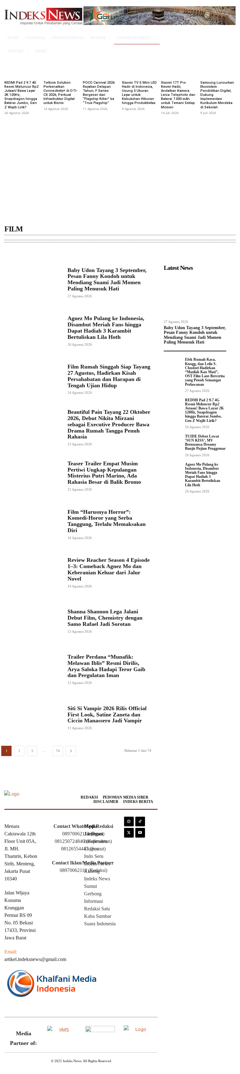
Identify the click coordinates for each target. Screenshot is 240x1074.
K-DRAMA (62, 253)
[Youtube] (140, 833)
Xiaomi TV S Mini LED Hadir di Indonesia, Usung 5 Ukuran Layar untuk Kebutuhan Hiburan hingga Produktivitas (139, 93)
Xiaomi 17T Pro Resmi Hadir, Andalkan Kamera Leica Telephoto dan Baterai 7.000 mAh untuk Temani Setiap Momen (178, 95)
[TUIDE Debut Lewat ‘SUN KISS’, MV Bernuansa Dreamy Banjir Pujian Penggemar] (172, 441)
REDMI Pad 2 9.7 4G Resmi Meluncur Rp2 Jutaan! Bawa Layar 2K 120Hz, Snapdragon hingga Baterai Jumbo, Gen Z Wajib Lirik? (204, 410)
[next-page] (71, 751)
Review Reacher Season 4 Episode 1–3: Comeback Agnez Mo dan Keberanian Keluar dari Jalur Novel (109, 569)
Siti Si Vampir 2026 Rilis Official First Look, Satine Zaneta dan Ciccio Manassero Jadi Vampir (107, 714)
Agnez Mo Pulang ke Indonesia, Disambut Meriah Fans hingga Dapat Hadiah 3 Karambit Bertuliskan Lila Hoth (106, 327)
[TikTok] (140, 821)
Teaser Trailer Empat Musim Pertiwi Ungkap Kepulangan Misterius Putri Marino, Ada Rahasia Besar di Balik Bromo (104, 472)
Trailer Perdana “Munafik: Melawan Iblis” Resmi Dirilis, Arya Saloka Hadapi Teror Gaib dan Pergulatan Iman (106, 666)
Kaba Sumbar (97, 916)
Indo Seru (93, 856)
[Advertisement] (120, 163)
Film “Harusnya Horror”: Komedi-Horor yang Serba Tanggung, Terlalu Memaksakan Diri (107, 521)
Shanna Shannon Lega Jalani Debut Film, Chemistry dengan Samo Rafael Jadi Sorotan (105, 617)
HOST (12, 253)
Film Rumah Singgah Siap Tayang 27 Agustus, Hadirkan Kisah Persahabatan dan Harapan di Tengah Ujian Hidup (109, 376)
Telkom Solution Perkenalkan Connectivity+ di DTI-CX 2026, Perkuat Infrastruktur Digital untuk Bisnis (60, 93)
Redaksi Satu (97, 908)
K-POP (83, 253)
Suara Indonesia (100, 923)
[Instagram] (129, 821)
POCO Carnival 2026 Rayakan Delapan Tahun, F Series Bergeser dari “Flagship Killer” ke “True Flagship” (99, 93)
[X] (129, 833)
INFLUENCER (35, 253)
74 (58, 751)
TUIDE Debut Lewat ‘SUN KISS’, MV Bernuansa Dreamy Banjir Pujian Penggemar (205, 442)
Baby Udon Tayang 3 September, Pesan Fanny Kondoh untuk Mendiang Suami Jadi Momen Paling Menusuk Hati (107, 279)
